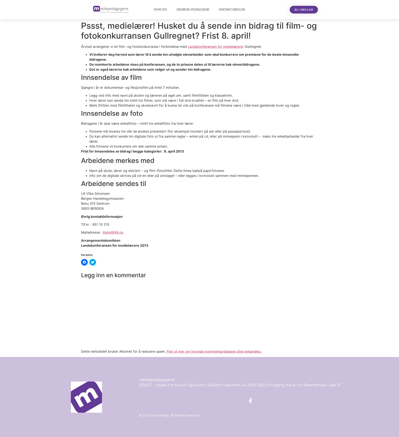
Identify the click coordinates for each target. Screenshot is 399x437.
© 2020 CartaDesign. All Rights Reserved (169, 415)
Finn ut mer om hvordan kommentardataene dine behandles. (214, 351)
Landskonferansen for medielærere (215, 46)
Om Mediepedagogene (192, 9)
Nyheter (160, 9)
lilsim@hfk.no (113, 232)
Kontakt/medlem (232, 9)
